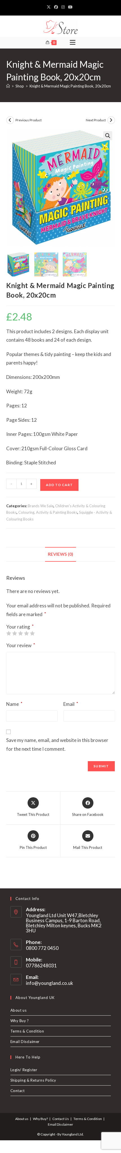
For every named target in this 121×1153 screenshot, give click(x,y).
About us (18, 1010)
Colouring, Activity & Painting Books (47, 512)
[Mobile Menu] (73, 42)
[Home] (8, 86)
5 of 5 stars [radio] (32, 633)
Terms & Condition (27, 1031)
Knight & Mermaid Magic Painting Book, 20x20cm (70, 86)
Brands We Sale (40, 506)
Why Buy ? (19, 1020)
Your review (20, 645)
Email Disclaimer (25, 1041)
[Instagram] (63, 7)
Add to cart (59, 485)
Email (70, 704)
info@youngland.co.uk (49, 983)
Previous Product (28, 120)
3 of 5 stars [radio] (20, 633)
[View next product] (111, 120)
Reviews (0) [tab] (60, 554)
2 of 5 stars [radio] (14, 633)
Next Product (96, 120)
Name (14, 704)
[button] (107, 135)
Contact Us (60, 1119)
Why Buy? (40, 1119)
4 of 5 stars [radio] (26, 633)
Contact (17, 1090)
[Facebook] (56, 7)
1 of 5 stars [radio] (8, 633)
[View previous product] (10, 120)
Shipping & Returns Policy (33, 1080)
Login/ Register (23, 1070)
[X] (49, 7)
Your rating (20, 626)
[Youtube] (70, 7)
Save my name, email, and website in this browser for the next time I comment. (57, 744)
